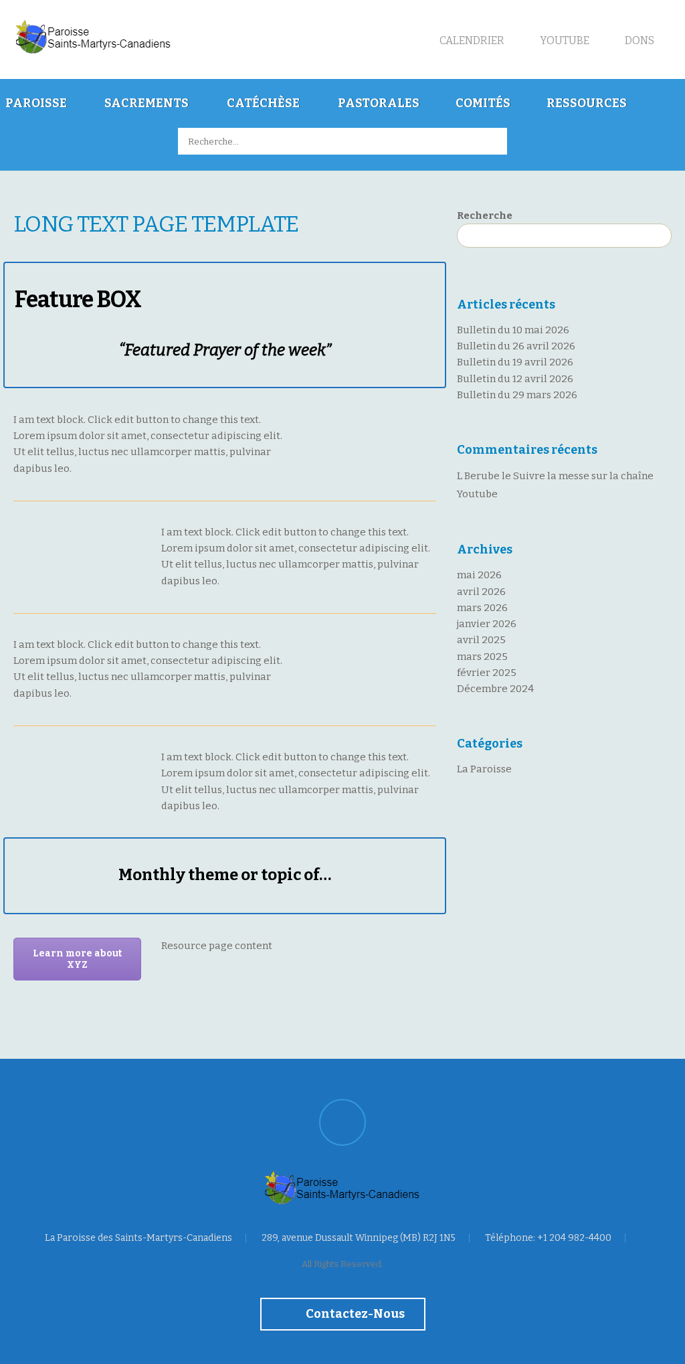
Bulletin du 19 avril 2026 (515, 362)
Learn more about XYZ (77, 959)
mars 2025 (482, 657)
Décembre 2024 (495, 689)
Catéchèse (263, 103)
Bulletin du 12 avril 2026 (515, 379)
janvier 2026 (486, 624)
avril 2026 (481, 592)
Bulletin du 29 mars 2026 (517, 395)
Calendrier (470, 40)
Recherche (484, 215)
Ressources (587, 103)
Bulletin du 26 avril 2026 (516, 346)
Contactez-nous (354, 1313)
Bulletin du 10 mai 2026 (513, 330)
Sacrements (146, 103)
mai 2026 (479, 575)
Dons (638, 40)
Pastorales (378, 103)
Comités (483, 103)
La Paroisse (484, 769)
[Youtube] (342, 1122)
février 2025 (486, 673)
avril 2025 (481, 640)
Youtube (563, 40)
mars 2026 (482, 608)
